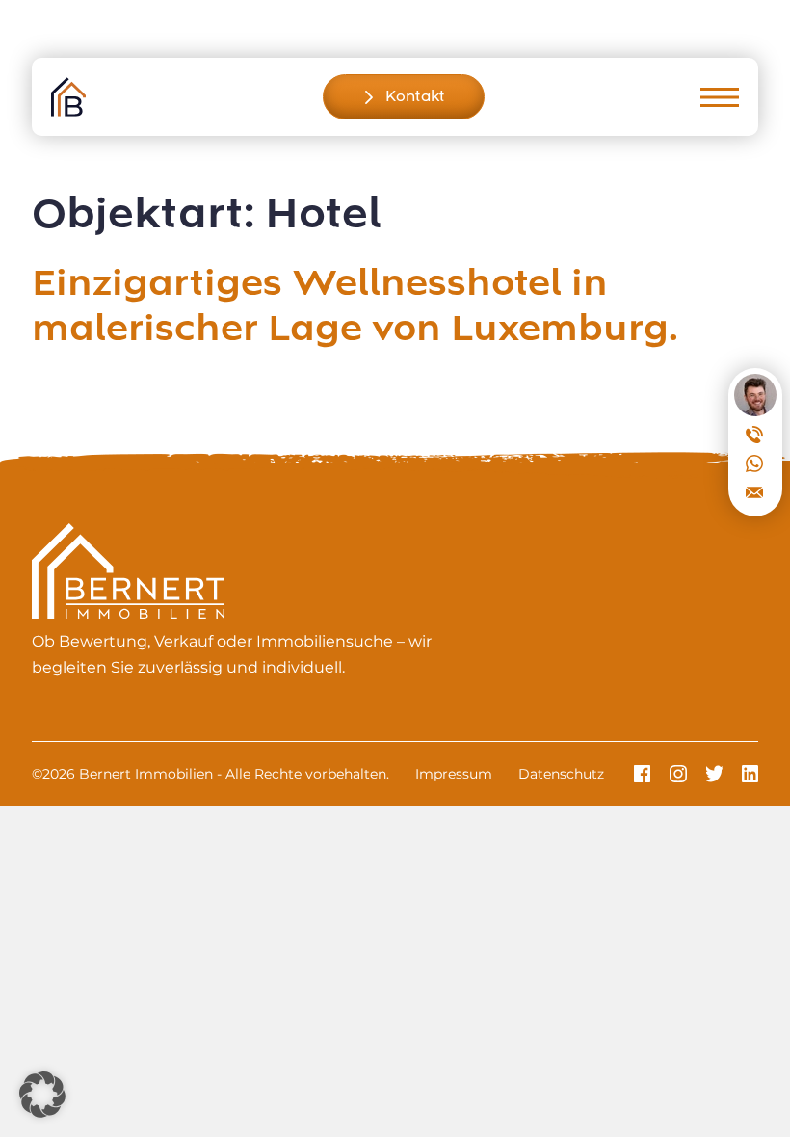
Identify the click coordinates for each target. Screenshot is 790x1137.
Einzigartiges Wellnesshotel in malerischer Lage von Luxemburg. (355, 307)
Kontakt (415, 96)
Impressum (453, 773)
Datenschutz (561, 773)
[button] (42, 1094)
